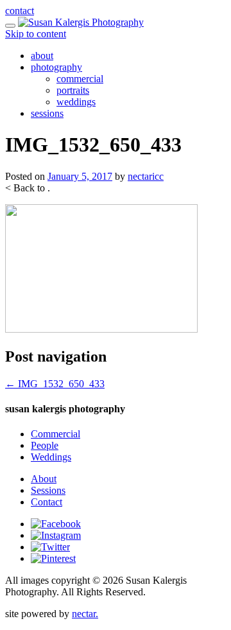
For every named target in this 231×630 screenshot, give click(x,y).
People (44, 445)
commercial (79, 78)
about (42, 55)
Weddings (51, 456)
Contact (46, 501)
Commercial (55, 433)
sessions (47, 113)
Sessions (48, 490)
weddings (76, 101)
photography (56, 67)
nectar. (85, 613)
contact (19, 10)
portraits (72, 90)
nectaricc (146, 176)
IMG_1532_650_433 (55, 383)
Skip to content (35, 33)
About (43, 478)
